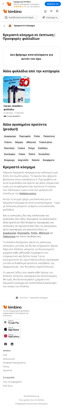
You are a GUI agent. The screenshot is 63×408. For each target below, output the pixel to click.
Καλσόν (35, 160)
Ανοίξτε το (52, 3)
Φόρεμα (19, 142)
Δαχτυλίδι (23, 160)
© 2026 (31, 396)
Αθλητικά (31, 142)
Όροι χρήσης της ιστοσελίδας (31, 400)
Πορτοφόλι (25, 136)
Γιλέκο (22, 154)
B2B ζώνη (7, 385)
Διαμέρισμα (10, 136)
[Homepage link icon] (17, 298)
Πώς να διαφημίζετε (12, 381)
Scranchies (44, 154)
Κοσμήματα (48, 160)
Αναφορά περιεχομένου (14, 362)
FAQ (5, 355)
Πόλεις (6, 366)
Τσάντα (8, 142)
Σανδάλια (42, 148)
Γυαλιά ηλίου (45, 142)
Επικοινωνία (9, 358)
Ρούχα (31, 148)
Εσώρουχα (9, 160)
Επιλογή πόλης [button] (52, 17)
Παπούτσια (49, 136)
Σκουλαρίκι (9, 154)
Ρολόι (37, 136)
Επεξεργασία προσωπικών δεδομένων (31, 404)
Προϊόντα (7, 370)
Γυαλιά (21, 148)
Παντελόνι (9, 148)
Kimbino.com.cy (27, 193)
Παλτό (32, 154)
